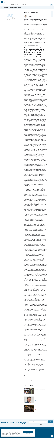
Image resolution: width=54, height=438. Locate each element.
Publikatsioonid (13, 4)
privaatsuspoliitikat (39, 424)
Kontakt (35, 4)
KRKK (23, 4)
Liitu (50, 421)
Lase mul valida (17, 434)
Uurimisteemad (7, 4)
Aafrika (31, 380)
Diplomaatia (19, 4)
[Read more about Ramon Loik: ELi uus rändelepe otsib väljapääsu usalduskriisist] (29, 408)
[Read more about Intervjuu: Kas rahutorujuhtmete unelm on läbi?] (29, 400)
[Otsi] (51, 5)
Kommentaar (12, 7)
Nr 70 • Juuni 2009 (27, 380)
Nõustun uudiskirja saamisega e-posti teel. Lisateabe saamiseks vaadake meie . (38, 424)
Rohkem (26, 413)
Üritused (26, 4)
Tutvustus (2, 4)
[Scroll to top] (52, 436)
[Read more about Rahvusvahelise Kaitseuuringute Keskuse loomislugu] (29, 391)
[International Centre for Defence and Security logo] (8, 2)
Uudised (31, 4)
